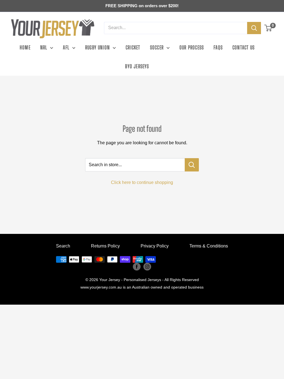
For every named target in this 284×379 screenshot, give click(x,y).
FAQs (218, 47)
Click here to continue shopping (142, 182)
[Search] (254, 28)
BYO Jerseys (137, 66)
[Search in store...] (192, 164)
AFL (66, 47)
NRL (43, 47)
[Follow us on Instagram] (147, 267)
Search (63, 246)
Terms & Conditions (208, 246)
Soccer (157, 47)
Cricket (133, 47)
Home (25, 47)
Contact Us (243, 47)
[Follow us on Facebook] (137, 267)
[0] (268, 28)
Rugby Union (97, 47)
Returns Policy (105, 246)
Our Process (191, 47)
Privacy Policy (155, 246)
